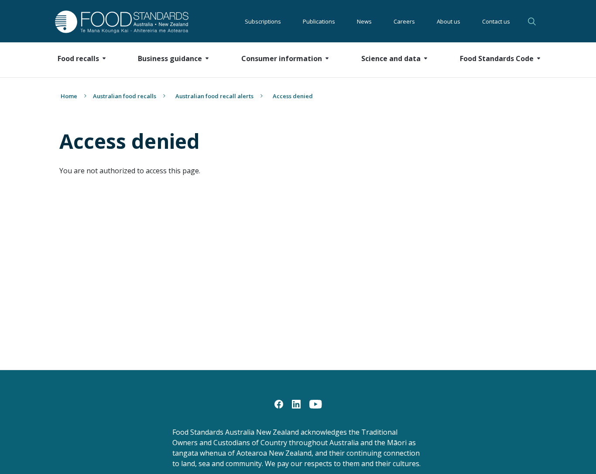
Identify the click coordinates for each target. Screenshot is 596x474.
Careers (404, 21)
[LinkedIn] (296, 403)
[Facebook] (278, 403)
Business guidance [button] (170, 58)
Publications (319, 21)
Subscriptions (263, 21)
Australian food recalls (124, 96)
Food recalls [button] (78, 58)
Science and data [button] (391, 58)
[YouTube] (315, 403)
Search (533, 21)
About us (448, 21)
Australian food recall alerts (214, 96)
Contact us (496, 21)
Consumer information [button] (281, 58)
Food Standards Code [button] (497, 58)
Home (69, 96)
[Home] (112, 21)
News (364, 21)
